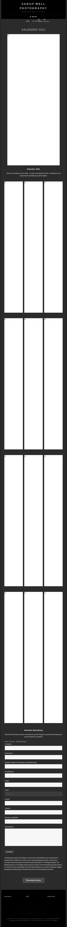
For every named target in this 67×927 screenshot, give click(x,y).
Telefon (7, 808)
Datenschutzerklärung (19, 920)
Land (7, 790)
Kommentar (9, 827)
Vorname (8, 744)
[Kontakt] (41, 913)
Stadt (7, 781)
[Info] (37, 913)
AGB (27, 896)
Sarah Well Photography (31, 918)
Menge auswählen (12, 817)
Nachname (9, 753)
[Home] (21, 913)
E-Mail (7, 799)
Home (27, 21)
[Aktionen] (45, 913)
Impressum (7, 896)
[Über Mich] (25, 913)
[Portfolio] (29, 913)
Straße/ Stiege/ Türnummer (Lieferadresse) (21, 762)
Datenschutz (51, 896)
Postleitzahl (10, 771)
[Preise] (33, 913)
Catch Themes (52, 920)
